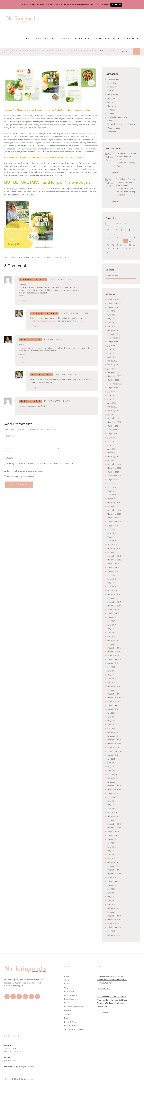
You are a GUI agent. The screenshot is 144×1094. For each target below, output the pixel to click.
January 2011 (112, 912)
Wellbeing (111, 131)
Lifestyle (112, 50)
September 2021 (114, 429)
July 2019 (111, 529)
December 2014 (114, 739)
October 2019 (113, 517)
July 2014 (111, 759)
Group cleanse (67, 258)
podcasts (111, 110)
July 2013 (111, 797)
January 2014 (112, 782)
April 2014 (111, 770)
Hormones (111, 98)
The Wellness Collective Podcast (121, 124)
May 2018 (111, 582)
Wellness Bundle (40, 188)
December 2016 (114, 648)
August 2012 (112, 839)
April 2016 (111, 678)
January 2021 (112, 460)
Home (102, 50)
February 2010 (113, 935)
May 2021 (111, 445)
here (88, 149)
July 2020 (111, 483)
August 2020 (112, 479)
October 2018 (113, 563)
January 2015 (112, 736)
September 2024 (114, 338)
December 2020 (114, 464)
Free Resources (44, 38)
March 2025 (112, 326)
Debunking (112, 83)
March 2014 (112, 774)
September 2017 (114, 613)
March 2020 (112, 498)
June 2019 (111, 533)
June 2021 (111, 441)
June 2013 (111, 801)
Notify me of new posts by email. (20, 476)
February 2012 (113, 862)
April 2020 (111, 494)
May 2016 (111, 674)
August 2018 (112, 571)
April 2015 (111, 724)
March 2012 (112, 858)
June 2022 (111, 395)
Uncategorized (113, 128)
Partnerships (69, 991)
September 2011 (114, 881)
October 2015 (113, 701)
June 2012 (111, 847)
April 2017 (111, 632)
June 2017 (111, 625)
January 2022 (112, 414)
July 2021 (111, 437)
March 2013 (112, 812)
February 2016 (113, 686)
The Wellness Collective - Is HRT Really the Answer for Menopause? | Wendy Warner (112, 979)
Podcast (67, 983)
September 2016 (114, 659)
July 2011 (111, 889)
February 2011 (113, 908)
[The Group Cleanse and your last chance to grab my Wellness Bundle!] (51, 85)
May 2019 (111, 537)
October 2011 (113, 877)
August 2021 (112, 433)
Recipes (110, 113)
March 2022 (112, 407)
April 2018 (111, 586)
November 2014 (114, 743)
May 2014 (111, 766)
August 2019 (112, 525)
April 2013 (111, 808)
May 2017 (111, 628)
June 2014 (111, 762)
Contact (117, 38)
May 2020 (111, 491)
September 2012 (114, 835)
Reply (24, 301)
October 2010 (113, 923)
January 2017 (112, 644)
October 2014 (113, 747)
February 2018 (113, 594)
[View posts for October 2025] (107, 223)
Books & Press (70, 1022)
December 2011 (114, 870)
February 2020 (113, 502)
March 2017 (112, 636)
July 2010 (111, 931)
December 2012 (114, 824)
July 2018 (111, 575)
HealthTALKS (112, 94)
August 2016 (112, 663)
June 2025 (111, 315)
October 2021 (113, 426)
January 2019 (112, 552)
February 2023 (113, 364)
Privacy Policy (70, 1025)
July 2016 (111, 667)
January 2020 (112, 506)
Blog (66, 987)
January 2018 (112, 598)
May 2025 (111, 318)
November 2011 (114, 873)
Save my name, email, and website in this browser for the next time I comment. (40, 463)
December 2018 (114, 556)
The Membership (63, 38)
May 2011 (111, 896)
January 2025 (112, 334)
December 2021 (114, 418)
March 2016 (112, 682)
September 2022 (114, 384)
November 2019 (114, 514)
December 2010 (114, 916)
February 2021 (113, 456)
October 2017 (113, 609)
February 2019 (113, 548)
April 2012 (111, 854)
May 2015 (111, 720)
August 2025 (112, 307)
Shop (107, 38)
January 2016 (112, 690)
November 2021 (114, 422)
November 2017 (114, 605)
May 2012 (111, 850)
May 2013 (111, 804)
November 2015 (114, 697)
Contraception (113, 79)
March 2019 (112, 544)
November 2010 (114, 919)
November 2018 (114, 559)
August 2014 (112, 755)
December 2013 (114, 785)
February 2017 (113, 640)
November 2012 (114, 827)
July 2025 (111, 311)
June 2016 (111, 671)
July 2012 (111, 843)
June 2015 (111, 717)
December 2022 (114, 372)
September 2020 (114, 475)
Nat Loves (111, 106)
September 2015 (114, 705)
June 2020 (111, 487)
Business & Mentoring (73, 1006)
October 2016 (113, 655)
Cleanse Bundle (16, 258)
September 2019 (114, 521)
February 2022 (113, 410)
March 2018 (112, 590)
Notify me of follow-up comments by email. (24, 471)
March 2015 (112, 728)
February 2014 (113, 778)
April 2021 (111, 449)
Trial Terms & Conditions (74, 1029)
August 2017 (112, 617)
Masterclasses (82, 38)
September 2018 (114, 567)
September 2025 (114, 303)
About (29, 38)
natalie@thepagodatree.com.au (44, 321)
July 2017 (111, 621)
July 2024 (111, 345)
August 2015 (112, 709)
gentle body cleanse (50, 258)
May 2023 (111, 353)
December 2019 (114, 510)
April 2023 (111, 357)
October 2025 (113, 299)
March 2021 (112, 452)
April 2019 (111, 540)
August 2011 (112, 885)
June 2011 (111, 893)
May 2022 (111, 399)
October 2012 (113, 831)
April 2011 (111, 900)
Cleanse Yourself (26, 118)
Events (67, 1018)
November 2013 (114, 789)
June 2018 (111, 579)
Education (111, 87)
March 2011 (112, 904)
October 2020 (113, 472)
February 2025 (113, 330)
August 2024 (112, 341)
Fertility (110, 90)
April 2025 (111, 322)
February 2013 (113, 816)
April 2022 (111, 403)
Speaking (68, 1014)
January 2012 (112, 866)
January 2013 (112, 820)
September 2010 (114, 927)
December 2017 (114, 602)
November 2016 (114, 651)
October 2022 (113, 380)
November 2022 (114, 376)
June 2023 (111, 349)
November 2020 (114, 468)
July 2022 (111, 391)
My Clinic (98, 38)
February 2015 (113, 732)
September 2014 (114, 751)
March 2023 (112, 361)
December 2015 (114, 694)
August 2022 (112, 387)
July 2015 (111, 713)
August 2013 (112, 793)
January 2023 (112, 368)
